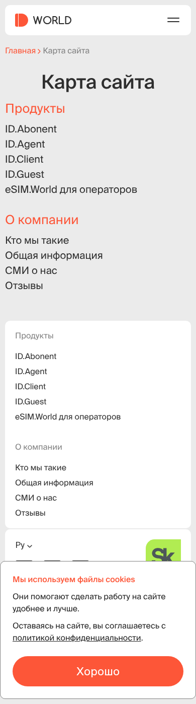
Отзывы (24, 285)
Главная (20, 50)
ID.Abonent (31, 129)
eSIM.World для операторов (71, 189)
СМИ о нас (31, 270)
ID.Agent (25, 144)
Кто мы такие (37, 240)
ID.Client (24, 159)
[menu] (173, 20)
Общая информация (54, 255)
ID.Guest (24, 174)
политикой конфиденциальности (77, 638)
